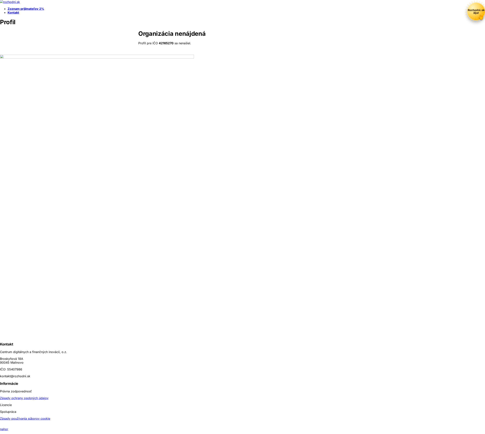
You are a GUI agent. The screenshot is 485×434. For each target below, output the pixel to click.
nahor (4, 429)
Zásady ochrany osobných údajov (24, 398)
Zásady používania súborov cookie (25, 418)
